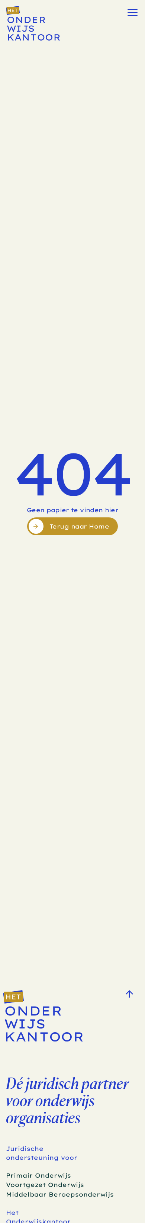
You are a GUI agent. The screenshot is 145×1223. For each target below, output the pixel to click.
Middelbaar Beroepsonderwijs (60, 1194)
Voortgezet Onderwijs (45, 1184)
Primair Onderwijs (38, 1175)
